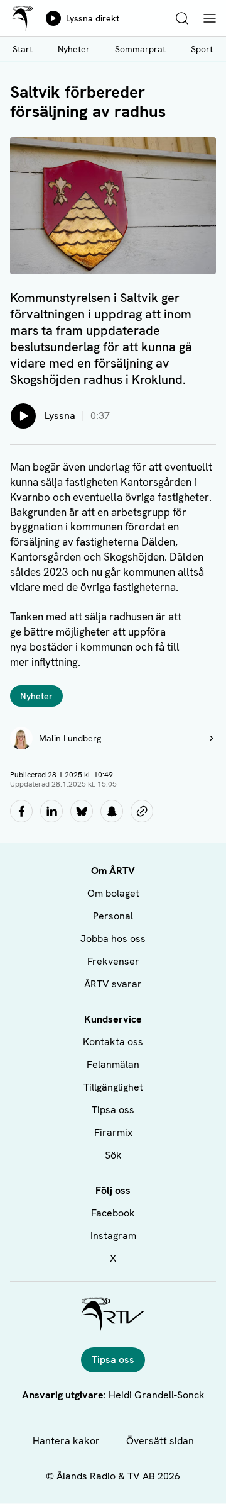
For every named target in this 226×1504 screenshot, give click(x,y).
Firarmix (113, 1132)
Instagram (113, 1235)
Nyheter (74, 49)
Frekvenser (113, 961)
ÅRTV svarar (113, 984)
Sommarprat (140, 49)
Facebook (113, 1213)
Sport (202, 49)
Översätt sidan (160, 1440)
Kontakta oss (113, 1041)
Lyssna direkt (92, 18)
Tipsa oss (113, 1109)
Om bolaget (113, 893)
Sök (113, 1155)
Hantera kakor (66, 1440)
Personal (113, 916)
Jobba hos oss (113, 938)
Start (23, 49)
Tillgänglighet (113, 1087)
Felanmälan (113, 1064)
